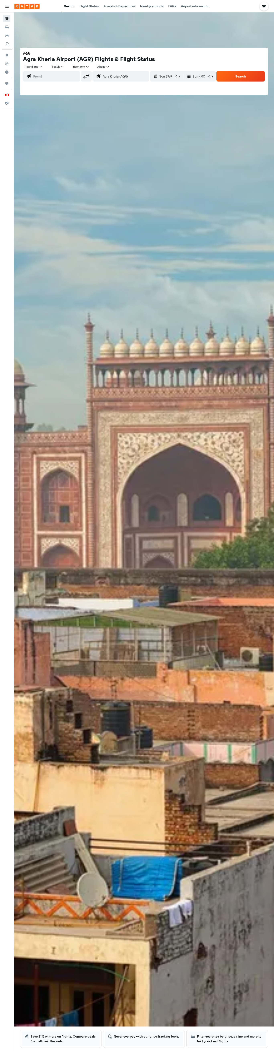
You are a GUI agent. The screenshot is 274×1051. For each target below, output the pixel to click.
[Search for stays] (7, 27)
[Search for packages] (7, 44)
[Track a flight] (7, 64)
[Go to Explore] (7, 55)
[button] (6, 6)
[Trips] (7, 84)
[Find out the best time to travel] (7, 72)
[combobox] (33, 67)
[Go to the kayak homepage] (27, 6)
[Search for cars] (7, 35)
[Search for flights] (7, 18)
